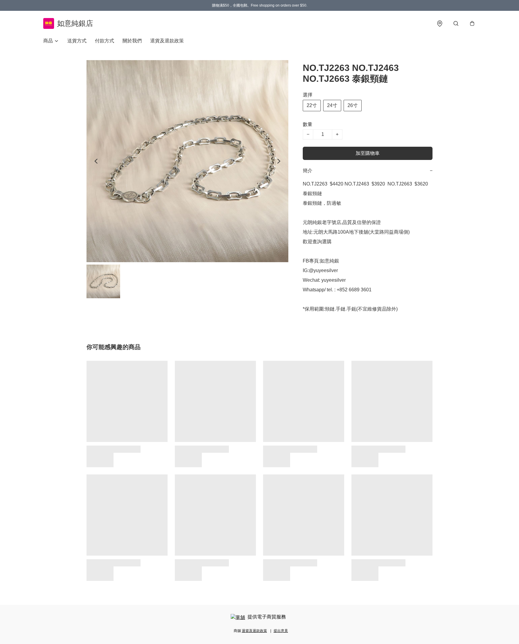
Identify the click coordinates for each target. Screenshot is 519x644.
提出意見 (281, 631)
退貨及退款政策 (167, 40)
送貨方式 (76, 40)
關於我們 (132, 40)
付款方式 (104, 40)
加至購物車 (368, 153)
